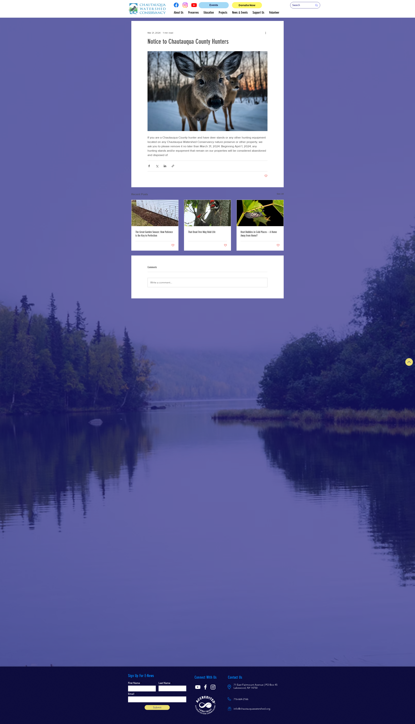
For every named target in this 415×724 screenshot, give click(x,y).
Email (131, 694)
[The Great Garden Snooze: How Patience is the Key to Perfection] (154, 213)
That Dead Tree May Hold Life (201, 232)
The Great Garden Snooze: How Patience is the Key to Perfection (154, 233)
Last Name (164, 683)
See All (280, 193)
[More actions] (265, 33)
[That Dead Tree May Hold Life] (207, 213)
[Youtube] (194, 5)
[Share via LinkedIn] (164, 166)
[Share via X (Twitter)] (157, 166)
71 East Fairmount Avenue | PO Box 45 (255, 684)
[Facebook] (176, 5)
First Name (134, 683)
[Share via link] (172, 166)
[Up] (409, 362)
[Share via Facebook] (149, 166)
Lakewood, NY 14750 (245, 687)
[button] (178, 12)
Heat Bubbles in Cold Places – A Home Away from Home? (259, 233)
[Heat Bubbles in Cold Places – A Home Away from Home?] (260, 213)
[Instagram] (185, 5)
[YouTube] (198, 687)
